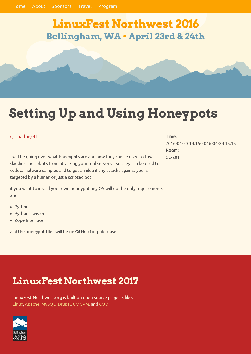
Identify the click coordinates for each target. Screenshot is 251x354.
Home (19, 6)
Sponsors (62, 6)
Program (107, 6)
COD (103, 304)
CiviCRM (81, 304)
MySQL (48, 304)
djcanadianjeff (23, 136)
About (38, 6)
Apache (32, 304)
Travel (85, 6)
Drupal (64, 304)
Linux (18, 304)
